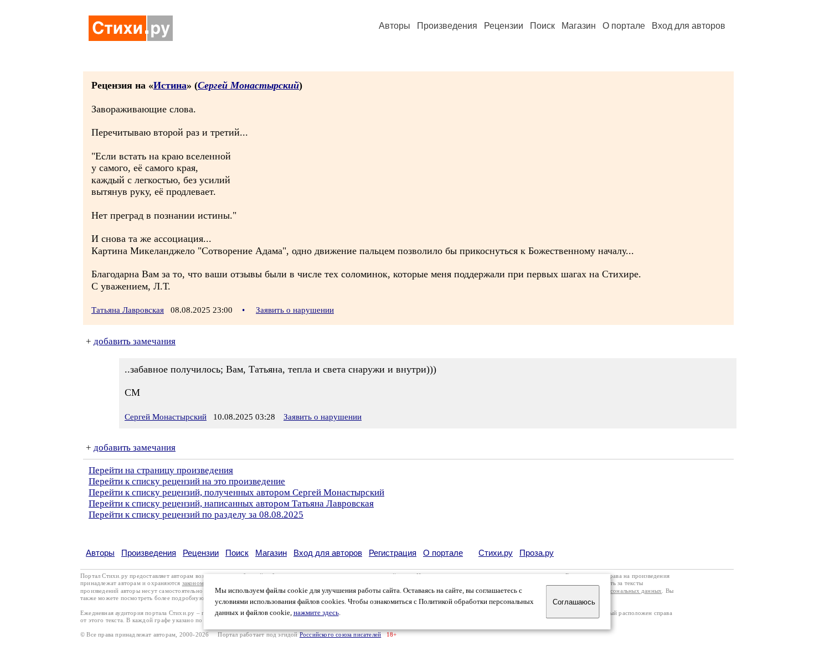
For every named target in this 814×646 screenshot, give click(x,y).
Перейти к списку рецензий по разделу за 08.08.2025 (196, 514)
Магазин (578, 25)
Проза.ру (536, 552)
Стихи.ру (495, 552)
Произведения (447, 25)
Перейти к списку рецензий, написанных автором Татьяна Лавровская (231, 503)
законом (193, 583)
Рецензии (503, 25)
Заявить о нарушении (295, 310)
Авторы (394, 25)
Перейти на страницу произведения (161, 470)
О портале (443, 552)
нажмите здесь (316, 613)
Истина (170, 85)
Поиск (542, 25)
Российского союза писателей (340, 635)
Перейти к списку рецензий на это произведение (187, 481)
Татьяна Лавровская (127, 310)
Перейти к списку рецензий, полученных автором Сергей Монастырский (236, 492)
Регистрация (392, 552)
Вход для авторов (688, 25)
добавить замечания (135, 341)
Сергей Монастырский (248, 85)
